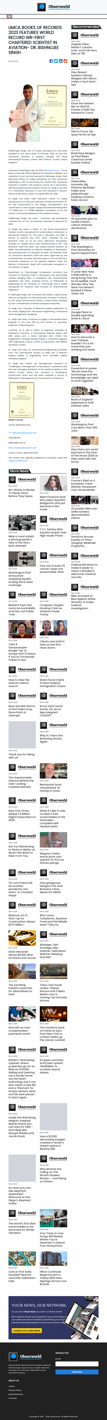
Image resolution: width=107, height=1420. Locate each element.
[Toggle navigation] (9, 16)
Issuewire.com (51, 170)
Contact (12, 1398)
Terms (11, 1386)
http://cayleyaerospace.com (22, 447)
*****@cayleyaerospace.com (22, 432)
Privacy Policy (14, 1390)
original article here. (17, 460)
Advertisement (15, 1394)
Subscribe (77, 1371)
